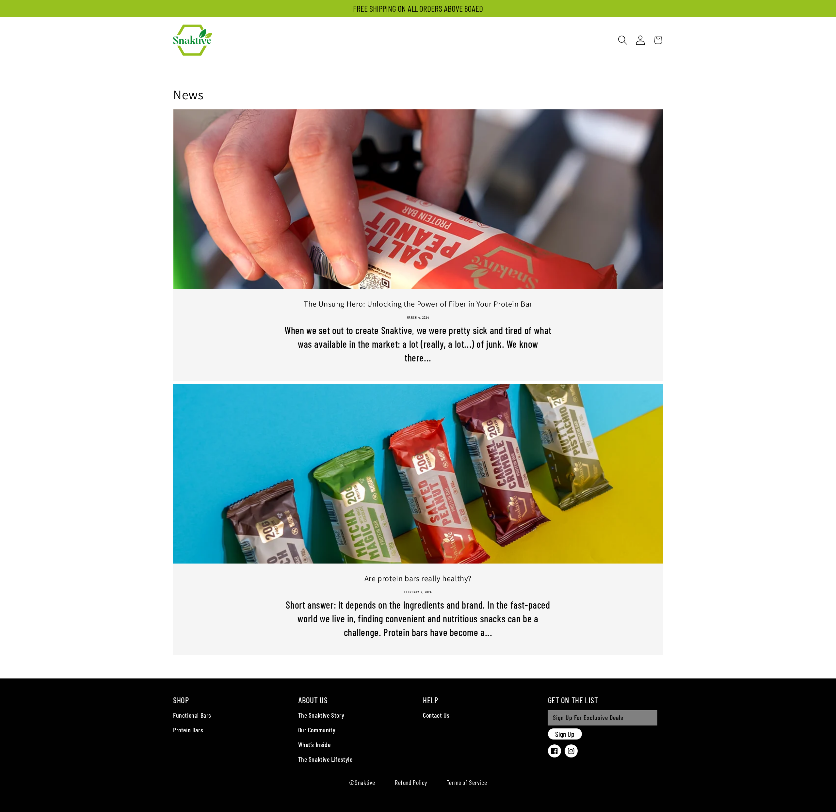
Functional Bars (192, 715)
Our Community (317, 730)
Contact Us (436, 715)
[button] (623, 40)
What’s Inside (314, 744)
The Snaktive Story (321, 715)
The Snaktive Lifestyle (325, 759)
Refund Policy (411, 782)
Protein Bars (188, 730)
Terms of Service (467, 782)
